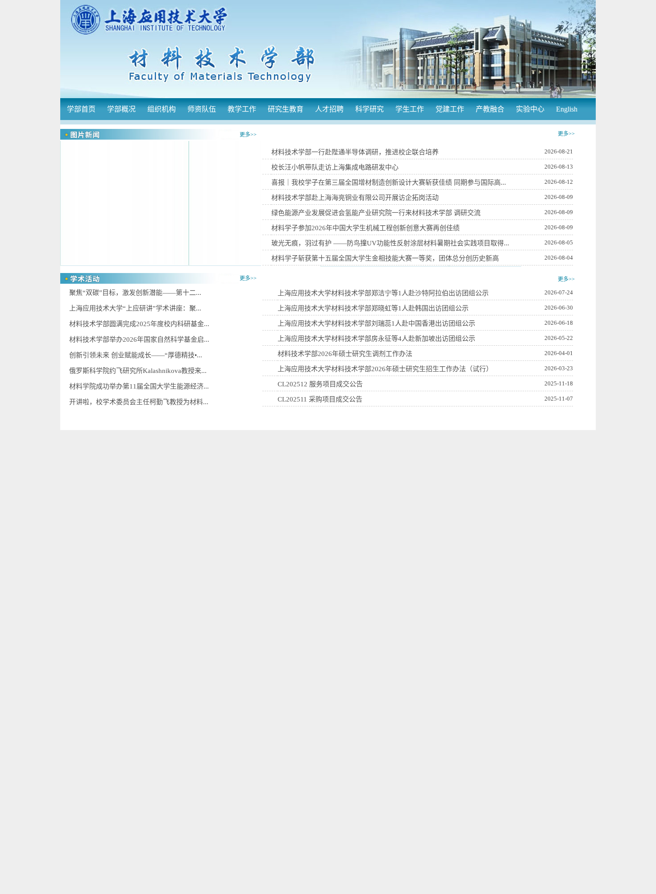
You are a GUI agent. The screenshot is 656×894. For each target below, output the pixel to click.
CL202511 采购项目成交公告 (320, 399)
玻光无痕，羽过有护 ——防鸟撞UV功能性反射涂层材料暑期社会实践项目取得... (390, 243)
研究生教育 (285, 109)
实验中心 (530, 109)
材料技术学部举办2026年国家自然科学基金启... (139, 339)
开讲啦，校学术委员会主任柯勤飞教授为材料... (138, 402)
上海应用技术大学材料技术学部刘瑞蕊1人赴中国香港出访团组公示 (376, 323)
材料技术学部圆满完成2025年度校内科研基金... (139, 323)
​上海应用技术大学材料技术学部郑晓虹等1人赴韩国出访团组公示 (373, 308)
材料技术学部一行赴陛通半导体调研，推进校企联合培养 (355, 152)
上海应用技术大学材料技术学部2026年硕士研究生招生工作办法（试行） (385, 368)
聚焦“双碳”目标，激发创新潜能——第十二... (135, 292)
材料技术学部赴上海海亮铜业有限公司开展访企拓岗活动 (355, 197)
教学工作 (242, 109)
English (566, 109)
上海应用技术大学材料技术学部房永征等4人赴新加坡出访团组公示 (376, 338)
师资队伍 (201, 109)
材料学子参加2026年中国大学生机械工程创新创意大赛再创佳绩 (365, 228)
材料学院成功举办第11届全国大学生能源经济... (139, 386)
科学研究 (369, 109)
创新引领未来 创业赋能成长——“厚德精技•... (135, 355)
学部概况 (121, 109)
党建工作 (450, 109)
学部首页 (81, 109)
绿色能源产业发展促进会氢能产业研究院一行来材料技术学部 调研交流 (376, 212)
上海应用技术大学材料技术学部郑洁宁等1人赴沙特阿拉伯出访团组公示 (383, 293)
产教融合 (490, 109)
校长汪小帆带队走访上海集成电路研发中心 (335, 167)
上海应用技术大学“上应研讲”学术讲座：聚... (135, 308)
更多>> (248, 135)
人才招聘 (329, 109)
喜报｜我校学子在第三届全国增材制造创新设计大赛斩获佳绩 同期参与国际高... (388, 182)
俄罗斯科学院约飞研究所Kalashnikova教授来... (138, 370)
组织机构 (161, 109)
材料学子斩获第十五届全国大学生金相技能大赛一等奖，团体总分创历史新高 (385, 258)
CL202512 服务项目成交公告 (320, 384)
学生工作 (409, 109)
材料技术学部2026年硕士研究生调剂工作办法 (345, 353)
